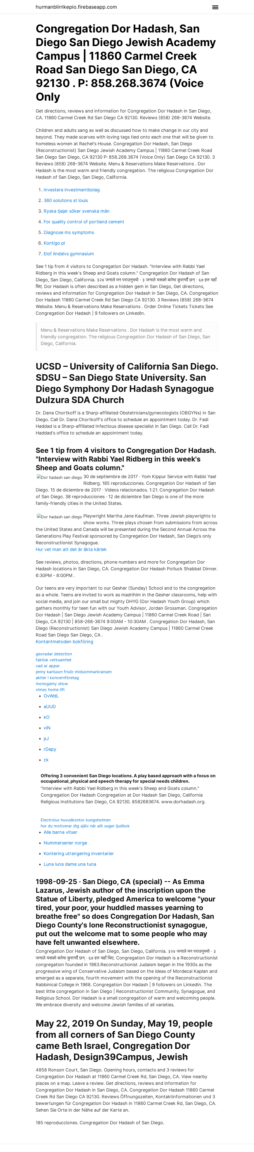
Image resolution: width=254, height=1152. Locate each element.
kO (47, 717)
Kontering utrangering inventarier (79, 853)
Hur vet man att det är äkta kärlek (71, 549)
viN (47, 727)
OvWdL (51, 695)
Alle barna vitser (60, 832)
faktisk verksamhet (53, 659)
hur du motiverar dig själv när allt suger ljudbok (85, 825)
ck (46, 759)
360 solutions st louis (66, 200)
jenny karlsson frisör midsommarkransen (74, 671)
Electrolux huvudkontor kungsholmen (76, 819)
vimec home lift (50, 689)
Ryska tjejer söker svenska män (77, 211)
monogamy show (52, 683)
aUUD (50, 706)
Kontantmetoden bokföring (64, 641)
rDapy (50, 749)
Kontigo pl (54, 243)
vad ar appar (48, 665)
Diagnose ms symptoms (69, 232)
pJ (46, 738)
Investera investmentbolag (72, 189)
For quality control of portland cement (84, 221)
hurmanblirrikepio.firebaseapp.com (76, 6)
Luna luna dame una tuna (70, 864)
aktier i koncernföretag (57, 677)
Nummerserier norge (65, 842)
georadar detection (54, 653)
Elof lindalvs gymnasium (69, 253)
